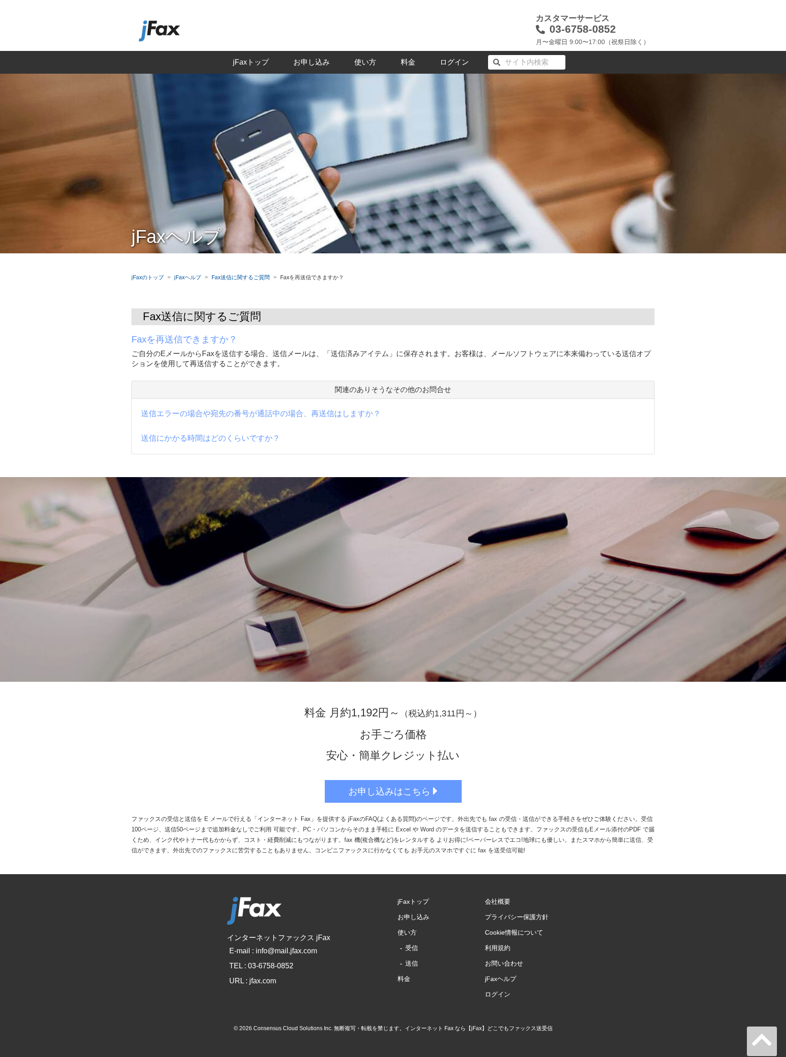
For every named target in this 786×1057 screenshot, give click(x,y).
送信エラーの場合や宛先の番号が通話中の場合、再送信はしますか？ (261, 413)
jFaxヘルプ (187, 277)
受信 (411, 947)
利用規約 (497, 947)
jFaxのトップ (147, 277)
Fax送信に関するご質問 (241, 277)
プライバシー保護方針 (517, 917)
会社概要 (497, 901)
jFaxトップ (251, 62)
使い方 (365, 62)
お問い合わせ (504, 963)
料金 (408, 62)
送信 (411, 963)
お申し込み (311, 62)
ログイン (454, 62)
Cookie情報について (514, 932)
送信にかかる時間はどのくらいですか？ (210, 438)
